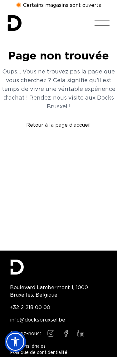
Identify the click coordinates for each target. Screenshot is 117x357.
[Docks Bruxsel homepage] (58, 267)
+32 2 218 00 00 (30, 307)
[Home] (14, 23)
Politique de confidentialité (38, 352)
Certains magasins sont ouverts (62, 5)
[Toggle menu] (102, 23)
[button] (15, 342)
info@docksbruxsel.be (37, 319)
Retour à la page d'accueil (58, 125)
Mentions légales (28, 346)
